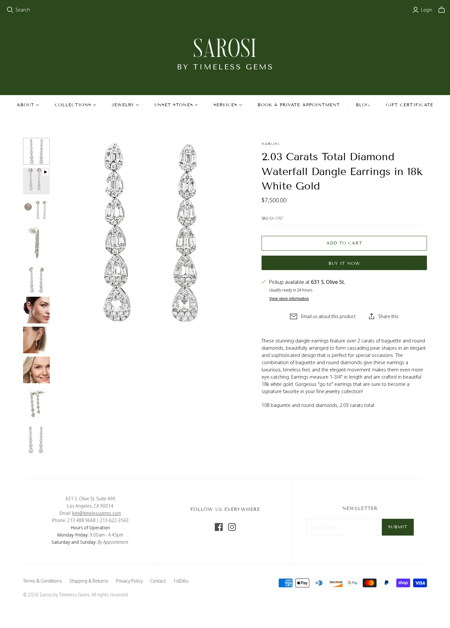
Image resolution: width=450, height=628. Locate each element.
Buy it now (344, 263)
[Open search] (10, 10)
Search (22, 10)
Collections (73, 105)
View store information (289, 298)
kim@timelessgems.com (96, 513)
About (25, 105)
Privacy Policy (129, 581)
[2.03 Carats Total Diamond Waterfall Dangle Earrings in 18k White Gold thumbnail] (36, 151)
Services (225, 105)
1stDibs (180, 581)
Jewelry (123, 105)
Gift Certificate (409, 105)
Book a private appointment (299, 105)
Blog (363, 105)
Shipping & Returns (89, 581)
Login (426, 10)
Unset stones (174, 105)
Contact (158, 581)
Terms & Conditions (42, 581)
